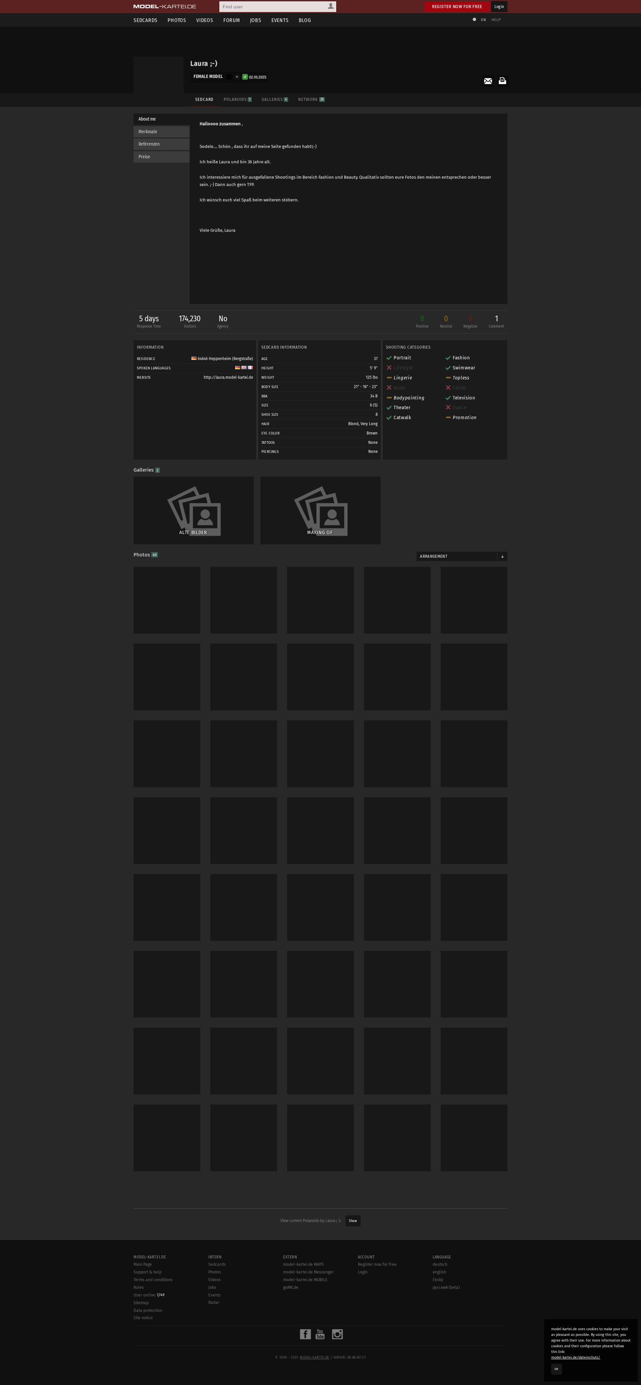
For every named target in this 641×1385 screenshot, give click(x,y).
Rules (139, 1287)
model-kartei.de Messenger (308, 1272)
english (439, 1272)
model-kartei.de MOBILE (305, 1279)
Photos (177, 20)
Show (353, 1221)
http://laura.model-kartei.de (228, 377)
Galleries (274, 99)
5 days (149, 321)
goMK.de (290, 1287)
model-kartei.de (314, 1358)
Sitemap (141, 1303)
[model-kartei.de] (164, 6)
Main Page (143, 1264)
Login (499, 6)
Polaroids (237, 99)
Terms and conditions (153, 1279)
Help (496, 20)
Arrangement (433, 556)
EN (483, 20)
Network (310, 99)
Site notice (143, 1318)
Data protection (148, 1310)
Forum (231, 20)
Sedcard (204, 99)
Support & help (148, 1272)
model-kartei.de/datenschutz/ (575, 1357)
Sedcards (146, 20)
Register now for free (457, 6)
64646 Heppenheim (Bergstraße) (225, 358)
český (438, 1279)
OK (557, 1369)
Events (280, 20)
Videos (204, 20)
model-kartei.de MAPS (303, 1264)
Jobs (255, 20)
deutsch (440, 1264)
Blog (305, 20)
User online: (149, 1295)
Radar (213, 1302)
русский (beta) (446, 1287)
